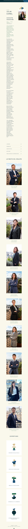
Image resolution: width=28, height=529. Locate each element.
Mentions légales (12, 526)
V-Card (11, 21)
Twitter (16, 525)
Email (8, 21)
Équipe (13, 0)
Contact (22, 0)
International (9, 0)
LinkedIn (8, 22)
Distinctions (16, 0)
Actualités (19, 0)
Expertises (5, 0)
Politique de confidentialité (17, 526)
